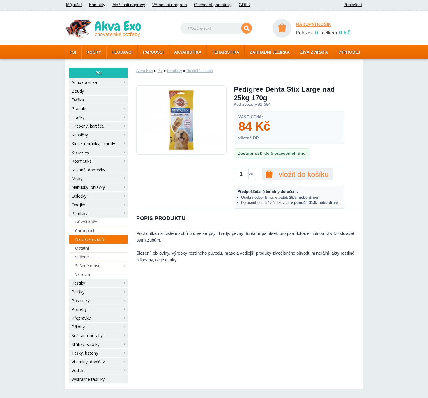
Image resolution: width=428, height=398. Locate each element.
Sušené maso (88, 265)
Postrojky (81, 300)
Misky (77, 178)
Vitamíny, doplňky (88, 361)
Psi (160, 70)
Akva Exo (144, 70)
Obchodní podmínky (212, 4)
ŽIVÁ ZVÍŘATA (314, 52)
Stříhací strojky (86, 344)
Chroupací (84, 230)
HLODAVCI (122, 52)
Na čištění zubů (89, 239)
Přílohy (78, 327)
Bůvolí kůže (86, 222)
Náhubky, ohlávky (88, 187)
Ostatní (82, 248)
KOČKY (93, 52)
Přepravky (81, 318)
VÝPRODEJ (349, 52)
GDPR (244, 4)
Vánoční (82, 274)
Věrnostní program (169, 4)
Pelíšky (78, 292)
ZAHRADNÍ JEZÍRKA (270, 52)
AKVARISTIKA (187, 52)
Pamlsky (79, 213)
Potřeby (79, 309)
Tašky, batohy (85, 353)
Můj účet (74, 4)
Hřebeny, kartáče (88, 126)
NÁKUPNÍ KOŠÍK (313, 24)
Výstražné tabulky (88, 379)
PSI (73, 52)
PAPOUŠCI (153, 52)
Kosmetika (82, 161)
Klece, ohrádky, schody (93, 143)
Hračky (78, 117)
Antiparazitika (84, 82)
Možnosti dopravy (128, 4)
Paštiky (78, 283)
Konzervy (80, 152)
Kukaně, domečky (88, 169)
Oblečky (79, 196)
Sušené (82, 257)
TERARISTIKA (225, 52)
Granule (79, 108)
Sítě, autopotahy (87, 335)
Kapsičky (80, 135)
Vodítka (79, 370)
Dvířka (78, 100)
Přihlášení (353, 4)
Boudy (78, 91)
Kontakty (97, 4)
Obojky (78, 204)
